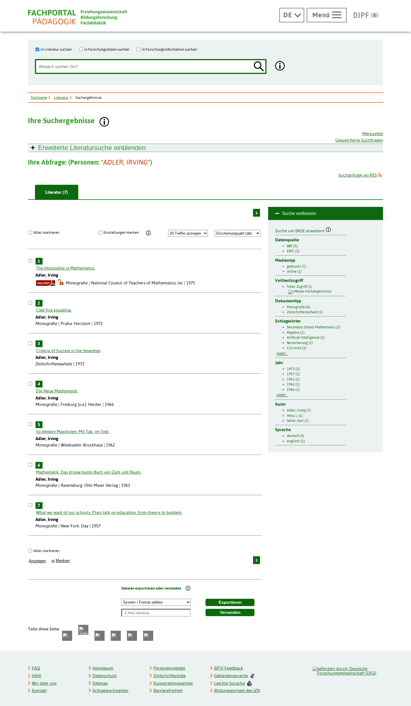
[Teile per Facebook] (67, 636)
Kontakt (39, 690)
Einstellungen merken (121, 232)
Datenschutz (105, 675)
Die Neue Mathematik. (57, 391)
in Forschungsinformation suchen (169, 49)
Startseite (39, 97)
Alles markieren (46, 232)
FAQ (36, 668)
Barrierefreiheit (168, 690)
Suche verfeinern (299, 213)
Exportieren (230, 602)
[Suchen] (258, 66)
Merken (63, 560)
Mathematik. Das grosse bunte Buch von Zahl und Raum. (88, 472)
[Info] (148, 233)
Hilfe (36, 675)
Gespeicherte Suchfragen (359, 140)
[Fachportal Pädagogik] (77, 17)
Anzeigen (37, 561)
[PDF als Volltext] (46, 283)
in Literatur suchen (56, 49)
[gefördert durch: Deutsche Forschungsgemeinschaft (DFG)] (347, 670)
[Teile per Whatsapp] (100, 636)
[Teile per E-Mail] (132, 636)
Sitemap (100, 683)
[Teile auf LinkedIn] (116, 636)
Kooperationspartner (173, 683)
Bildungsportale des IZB (237, 690)
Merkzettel (372, 133)
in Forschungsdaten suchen (106, 49)
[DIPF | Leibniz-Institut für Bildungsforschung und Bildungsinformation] (366, 15)
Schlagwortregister (111, 690)
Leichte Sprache (229, 683)
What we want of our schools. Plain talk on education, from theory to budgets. (109, 512)
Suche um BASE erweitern (300, 230)
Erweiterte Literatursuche (92, 147)
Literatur (61, 97)
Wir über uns (44, 683)
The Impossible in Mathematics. (65, 268)
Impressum (103, 668)
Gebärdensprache (231, 675)
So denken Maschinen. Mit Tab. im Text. (72, 431)
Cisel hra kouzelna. (54, 310)
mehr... (282, 353)
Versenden (230, 612)
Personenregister (169, 668)
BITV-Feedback (228, 668)
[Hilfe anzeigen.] (280, 66)
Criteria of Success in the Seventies (68, 350)
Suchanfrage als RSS (357, 175)
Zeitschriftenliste (169, 675)
